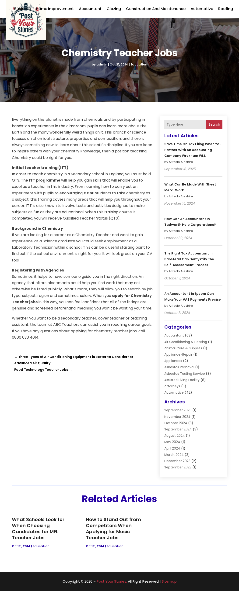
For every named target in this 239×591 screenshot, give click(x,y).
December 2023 (177, 461)
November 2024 (177, 416)
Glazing (114, 8)
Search (214, 124)
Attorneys (172, 386)
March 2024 (174, 454)
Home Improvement (55, 8)
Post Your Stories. (112, 581)
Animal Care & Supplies (183, 348)
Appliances (173, 360)
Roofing (225, 8)
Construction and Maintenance (156, 8)
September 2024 (178, 429)
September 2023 (177, 467)
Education (138, 64)
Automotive (202, 8)
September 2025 (177, 410)
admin (101, 64)
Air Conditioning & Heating (185, 342)
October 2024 (175, 423)
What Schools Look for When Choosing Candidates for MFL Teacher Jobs (38, 528)
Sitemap (169, 581)
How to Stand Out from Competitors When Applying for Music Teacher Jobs (113, 528)
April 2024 (172, 448)
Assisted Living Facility (182, 380)
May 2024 (172, 442)
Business (22, 8)
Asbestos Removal (179, 367)
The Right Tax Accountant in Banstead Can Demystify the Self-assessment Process (189, 259)
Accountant (90, 8)
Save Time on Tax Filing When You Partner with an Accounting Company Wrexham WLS (192, 150)
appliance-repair (178, 354)
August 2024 (174, 435)
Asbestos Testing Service (184, 373)
